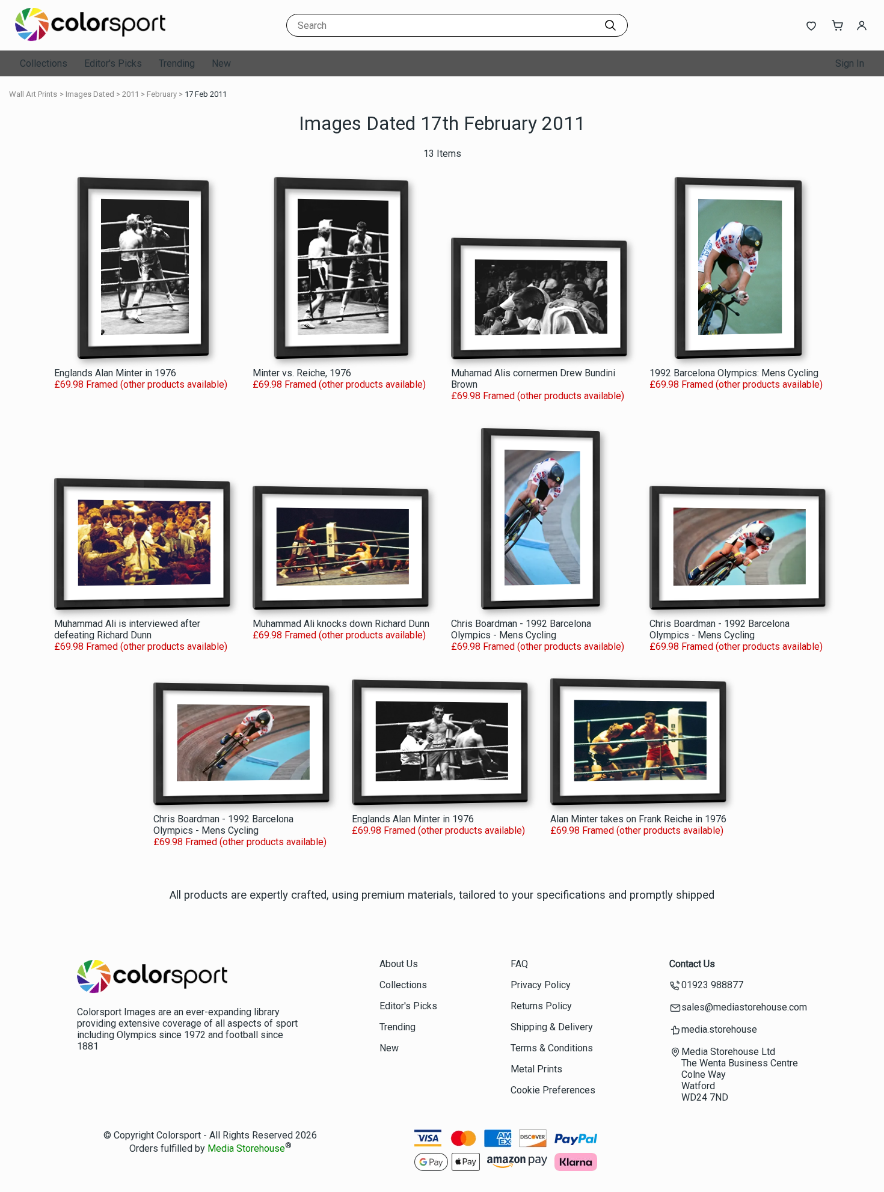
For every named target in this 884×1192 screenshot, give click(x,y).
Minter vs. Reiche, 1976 (302, 373)
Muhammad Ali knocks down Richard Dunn (341, 623)
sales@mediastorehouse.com (744, 1007)
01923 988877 (712, 985)
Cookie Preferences (553, 1090)
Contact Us (692, 964)
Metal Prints (536, 1069)
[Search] (610, 25)
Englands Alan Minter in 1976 (115, 373)
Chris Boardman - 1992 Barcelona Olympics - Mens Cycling (521, 629)
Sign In (849, 63)
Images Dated (90, 94)
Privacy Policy (541, 985)
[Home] (90, 38)
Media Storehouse (246, 1149)
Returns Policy (541, 1006)
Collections (43, 63)
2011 (130, 94)
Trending (177, 63)
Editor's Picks (113, 63)
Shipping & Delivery (552, 1027)
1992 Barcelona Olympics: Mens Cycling (733, 373)
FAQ (519, 964)
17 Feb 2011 (206, 94)
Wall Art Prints (33, 94)
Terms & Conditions (552, 1048)
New (221, 63)
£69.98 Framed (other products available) (140, 384)
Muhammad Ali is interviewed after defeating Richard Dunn (127, 629)
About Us (398, 964)
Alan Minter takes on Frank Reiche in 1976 (638, 819)
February (162, 94)
